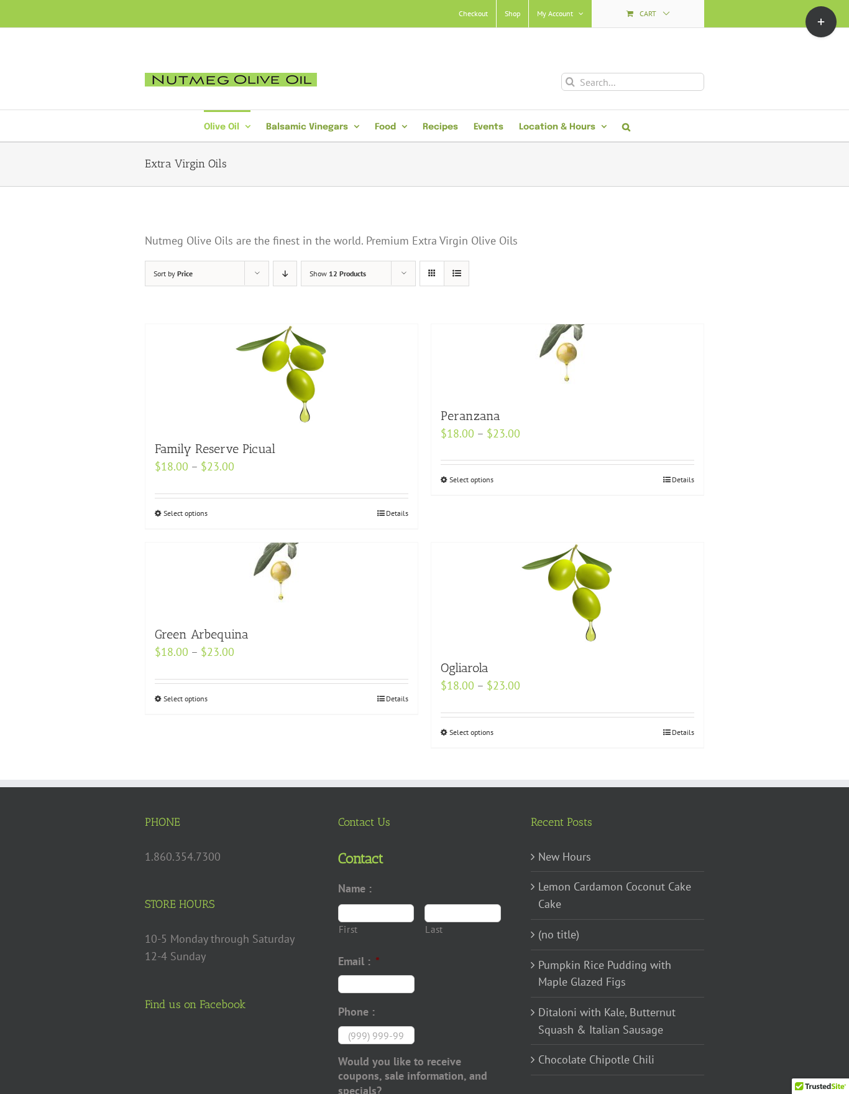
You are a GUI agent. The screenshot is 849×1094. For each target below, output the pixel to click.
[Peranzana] (567, 359)
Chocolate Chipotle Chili (596, 1059)
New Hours (564, 856)
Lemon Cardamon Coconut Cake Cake (614, 895)
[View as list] (456, 273)
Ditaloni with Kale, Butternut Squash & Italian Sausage (607, 1021)
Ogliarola (465, 667)
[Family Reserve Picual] (281, 376)
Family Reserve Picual (215, 448)
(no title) (558, 934)
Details (397, 513)
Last (434, 929)
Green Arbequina (202, 634)
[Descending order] (285, 273)
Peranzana (470, 415)
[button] (626, 125)
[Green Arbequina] (281, 577)
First (348, 929)
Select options (185, 513)
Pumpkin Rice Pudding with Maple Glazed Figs (604, 973)
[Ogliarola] (567, 594)
